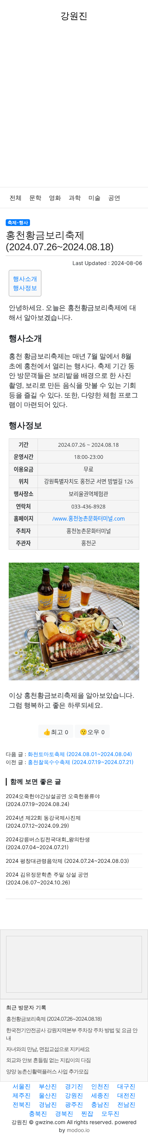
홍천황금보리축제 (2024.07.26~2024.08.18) (54, 1018)
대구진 (126, 1086)
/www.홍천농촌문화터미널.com (88, 518)
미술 (94, 198)
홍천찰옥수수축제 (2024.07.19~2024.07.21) (81, 762)
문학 (35, 198)
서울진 (22, 1086)
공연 (114, 198)
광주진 (74, 1104)
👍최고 (55, 732)
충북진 (38, 1113)
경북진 (64, 1113)
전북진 (22, 1104)
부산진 (48, 1086)
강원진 (74, 1095)
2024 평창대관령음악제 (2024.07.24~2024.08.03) (67, 861)
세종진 (100, 1095)
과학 (75, 198)
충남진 (100, 1104)
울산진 (48, 1095)
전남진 (126, 1104)
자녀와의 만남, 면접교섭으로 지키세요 (48, 1049)
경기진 (74, 1086)
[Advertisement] (74, 109)
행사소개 (25, 278)
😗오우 (92, 732)
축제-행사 (18, 222)
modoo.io (78, 1130)
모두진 (110, 1113)
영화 (55, 198)
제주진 (22, 1095)
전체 (15, 198)
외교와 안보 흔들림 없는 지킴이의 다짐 (48, 1060)
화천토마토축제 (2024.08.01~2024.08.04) (80, 754)
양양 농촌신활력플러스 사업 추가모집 (47, 1071)
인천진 (100, 1086)
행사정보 (25, 288)
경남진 (48, 1104)
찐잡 (87, 1113)
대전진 (126, 1095)
